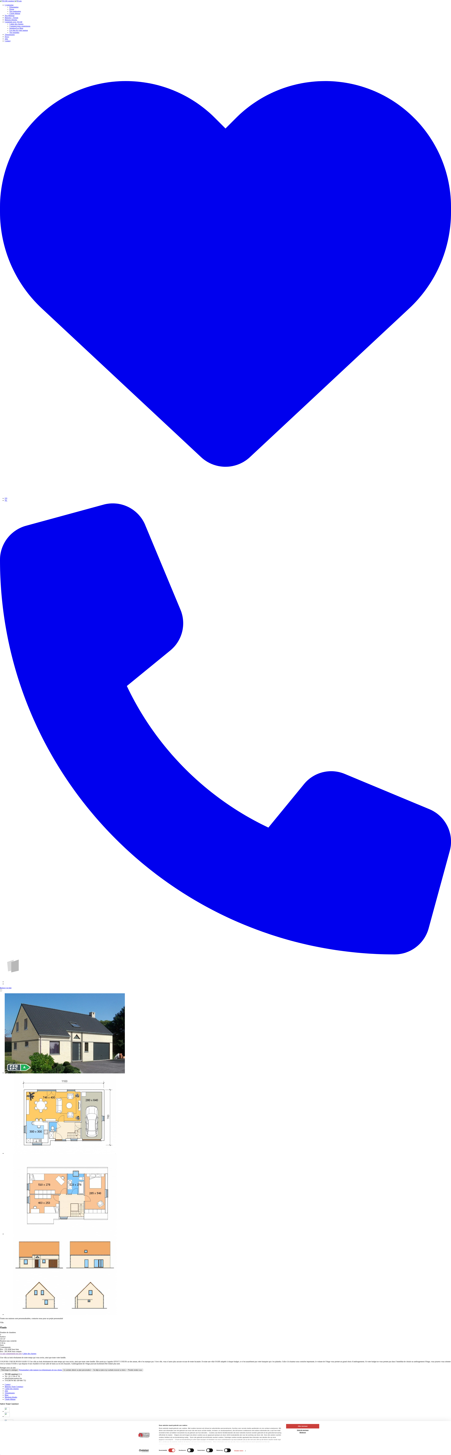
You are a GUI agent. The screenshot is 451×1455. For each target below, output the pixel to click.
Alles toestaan (302, 1426)
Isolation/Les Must (16, 28)
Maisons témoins (11, 20)
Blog (6, 1395)
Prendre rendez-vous (135, 1370)
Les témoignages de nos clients (50, 1370)
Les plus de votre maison (18, 30)
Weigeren (302, 1432)
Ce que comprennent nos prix (11, 1354)
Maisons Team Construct (14, 1387)
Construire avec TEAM (13, 22)
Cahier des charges (16, 24)
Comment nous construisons (19, 26)
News (7, 37)
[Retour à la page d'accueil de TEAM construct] (11, 1)
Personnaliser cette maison (29, 1370)
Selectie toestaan (303, 1430)
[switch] (190, 1450)
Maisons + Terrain (11, 18)
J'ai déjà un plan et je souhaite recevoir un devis (109, 1370)
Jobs (6, 39)
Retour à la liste (6, 988)
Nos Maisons (9, 16)
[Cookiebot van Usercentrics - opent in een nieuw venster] (144, 1450)
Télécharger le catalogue (9, 1370)
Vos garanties (14, 32)
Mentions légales (11, 1397)
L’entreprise (9, 5)
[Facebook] (7, 1411)
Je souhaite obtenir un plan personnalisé (77, 1370)
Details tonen (238, 1451)
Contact (7, 41)
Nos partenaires (15, 11)
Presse (11, 9)
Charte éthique (14, 13)
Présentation (13, 7)
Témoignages (10, 35)
